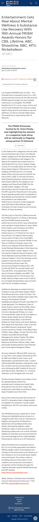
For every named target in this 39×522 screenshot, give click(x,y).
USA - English (6, 54)
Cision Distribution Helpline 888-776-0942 (20, 509)
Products (19, 499)
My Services (18, 503)
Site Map (14, 516)
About (19, 501)
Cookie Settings (28, 516)
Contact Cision (19, 497)
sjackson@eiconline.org (19, 483)
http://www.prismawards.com (15, 473)
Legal (8, 516)
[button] (31, 3)
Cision (22, 519)
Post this (21, 145)
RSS (21, 516)
